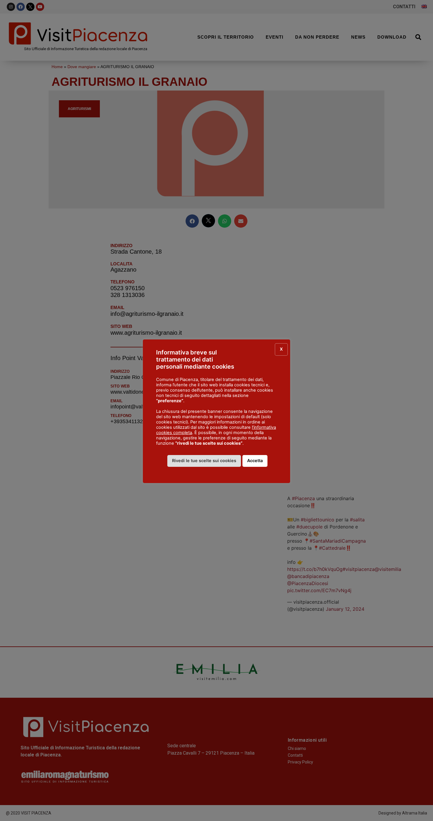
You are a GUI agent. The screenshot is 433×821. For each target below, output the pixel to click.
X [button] (281, 349)
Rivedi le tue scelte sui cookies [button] (204, 460)
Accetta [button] (255, 460)
